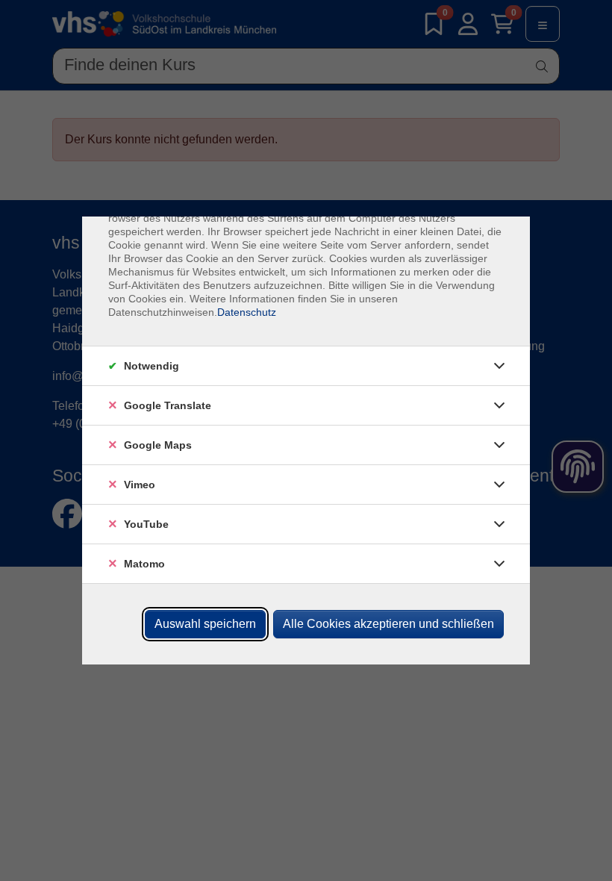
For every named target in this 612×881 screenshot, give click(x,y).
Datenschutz (246, 312)
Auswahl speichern (205, 623)
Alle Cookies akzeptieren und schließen (388, 623)
